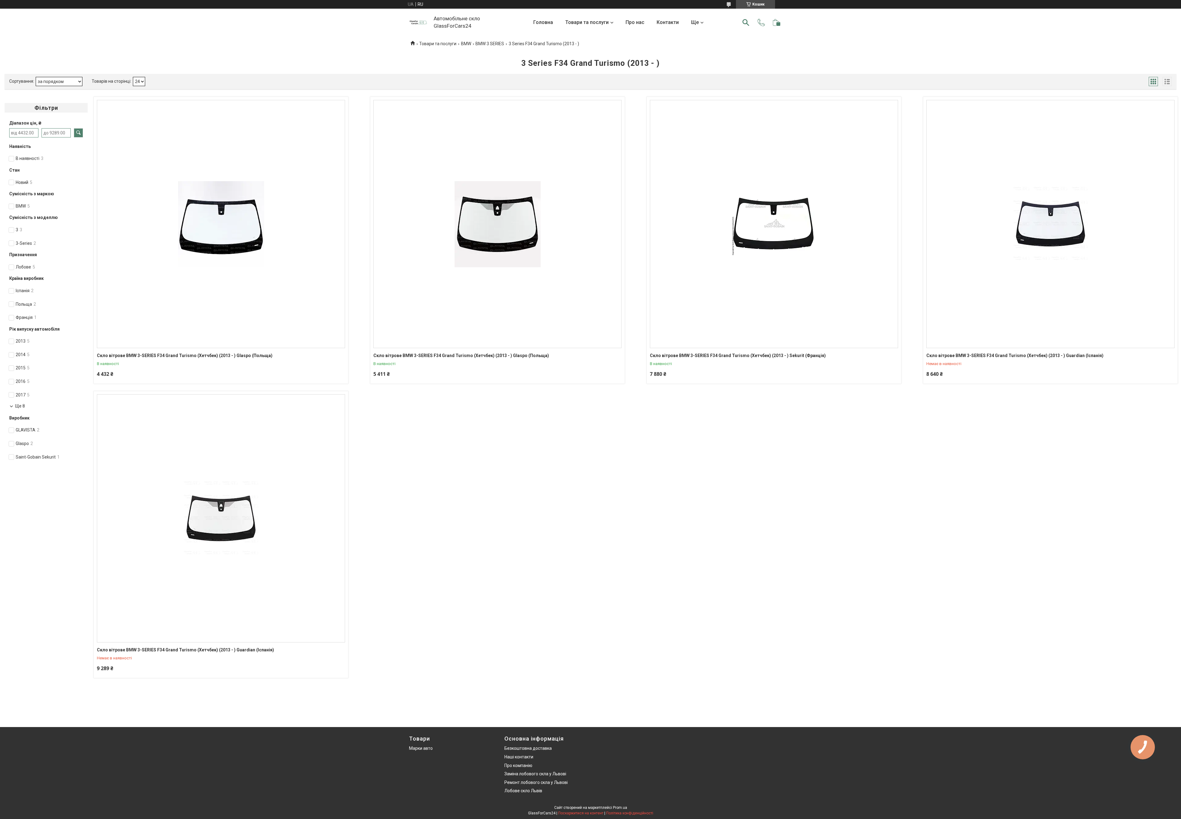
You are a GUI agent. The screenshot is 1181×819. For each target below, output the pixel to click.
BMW (466, 43)
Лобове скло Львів (523, 790)
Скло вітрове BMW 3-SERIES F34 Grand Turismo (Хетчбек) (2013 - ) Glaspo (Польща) (184, 355)
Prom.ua (620, 807)
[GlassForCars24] (418, 22)
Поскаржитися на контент (580, 813)
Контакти (668, 22)
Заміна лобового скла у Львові (535, 773)
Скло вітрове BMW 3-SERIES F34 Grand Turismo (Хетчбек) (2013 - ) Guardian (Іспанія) (1014, 355)
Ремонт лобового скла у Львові (536, 782)
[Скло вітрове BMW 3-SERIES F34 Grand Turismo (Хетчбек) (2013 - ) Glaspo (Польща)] (221, 224)
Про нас (635, 22)
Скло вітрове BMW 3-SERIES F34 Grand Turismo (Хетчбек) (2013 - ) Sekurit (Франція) (738, 355)
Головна (543, 22)
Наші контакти (518, 756)
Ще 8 (20, 406)
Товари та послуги (587, 22)
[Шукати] (746, 22)
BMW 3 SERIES (489, 43)
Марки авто (421, 748)
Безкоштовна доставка (528, 748)
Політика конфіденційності (629, 813)
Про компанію (518, 765)
